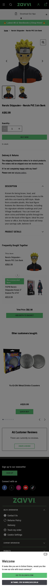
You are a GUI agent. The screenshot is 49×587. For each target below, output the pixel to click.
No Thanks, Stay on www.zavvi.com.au (24, 582)
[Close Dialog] (45, 554)
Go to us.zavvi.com (24, 575)
